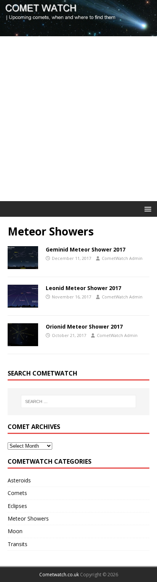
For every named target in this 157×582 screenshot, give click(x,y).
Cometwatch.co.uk (59, 574)
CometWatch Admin (122, 258)
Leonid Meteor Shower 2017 (83, 288)
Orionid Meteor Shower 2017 (84, 326)
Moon (15, 531)
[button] (146, 208)
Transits (17, 544)
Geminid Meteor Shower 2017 (85, 249)
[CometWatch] (78, 31)
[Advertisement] (78, 118)
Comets (17, 493)
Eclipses (17, 505)
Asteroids (19, 480)
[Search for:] (79, 401)
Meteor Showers (28, 518)
